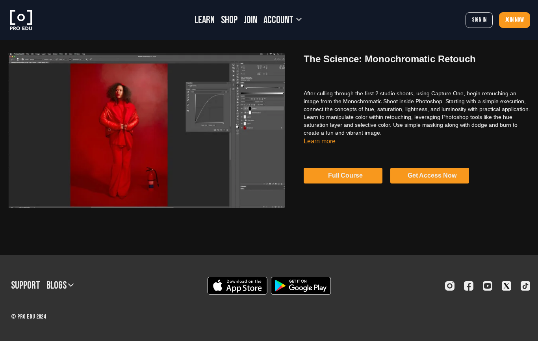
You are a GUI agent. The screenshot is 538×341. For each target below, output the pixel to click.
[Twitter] (506, 286)
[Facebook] (468, 286)
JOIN (250, 20)
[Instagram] (450, 286)
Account (279, 20)
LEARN (205, 20)
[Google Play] (301, 286)
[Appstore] (237, 286)
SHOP (229, 20)
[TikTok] (525, 286)
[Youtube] (487, 286)
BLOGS (57, 286)
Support (25, 286)
